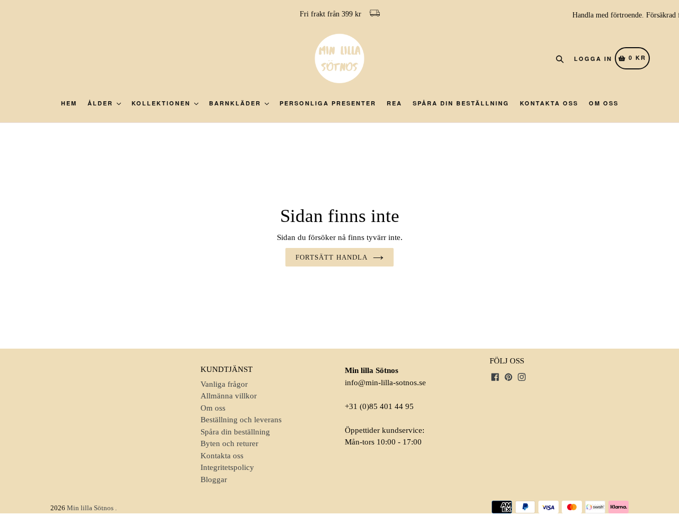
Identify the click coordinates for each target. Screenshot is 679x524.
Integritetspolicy (227, 467)
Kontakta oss (549, 103)
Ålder (102, 103)
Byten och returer (229, 443)
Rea (394, 103)
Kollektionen (162, 103)
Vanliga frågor (224, 384)
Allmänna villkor (229, 396)
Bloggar (214, 479)
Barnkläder (236, 103)
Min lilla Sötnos (90, 508)
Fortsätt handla (331, 257)
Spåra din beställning (461, 103)
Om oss (604, 103)
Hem (69, 103)
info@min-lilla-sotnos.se (385, 382)
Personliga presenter (328, 103)
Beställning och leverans (241, 419)
